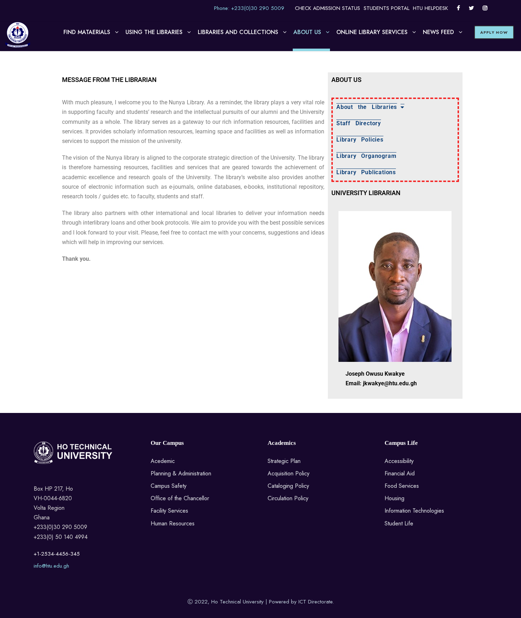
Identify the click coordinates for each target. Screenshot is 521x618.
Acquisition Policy (288, 473)
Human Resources (173, 523)
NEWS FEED (438, 32)
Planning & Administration (181, 473)
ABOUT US (307, 32)
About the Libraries (366, 107)
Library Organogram (366, 156)
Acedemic (163, 461)
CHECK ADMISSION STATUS (327, 8)
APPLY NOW (494, 32)
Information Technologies (414, 511)
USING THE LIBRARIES (154, 32)
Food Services (402, 486)
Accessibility (399, 461)
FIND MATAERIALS (86, 32)
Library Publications (366, 172)
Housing (394, 498)
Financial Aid (400, 473)
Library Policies (359, 139)
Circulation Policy (288, 498)
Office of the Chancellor (180, 498)
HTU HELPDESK (430, 8)
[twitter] (471, 8)
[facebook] (458, 8)
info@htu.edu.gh (51, 566)
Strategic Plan (284, 461)
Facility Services (169, 511)
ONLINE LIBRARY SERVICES (372, 32)
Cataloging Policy (288, 486)
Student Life (399, 523)
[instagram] (485, 8)
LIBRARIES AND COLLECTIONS (238, 32)
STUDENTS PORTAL (386, 8)
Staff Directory (358, 123)
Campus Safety (168, 486)
